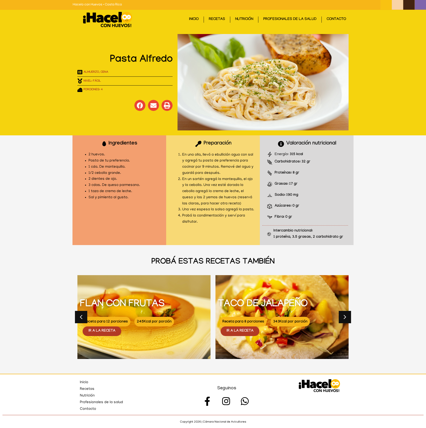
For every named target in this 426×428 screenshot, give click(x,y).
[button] (139, 105)
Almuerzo (91, 72)
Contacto (336, 19)
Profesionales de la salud (290, 19)
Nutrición (244, 19)
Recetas (217, 19)
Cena (104, 72)
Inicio (194, 19)
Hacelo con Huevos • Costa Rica (97, 5)
